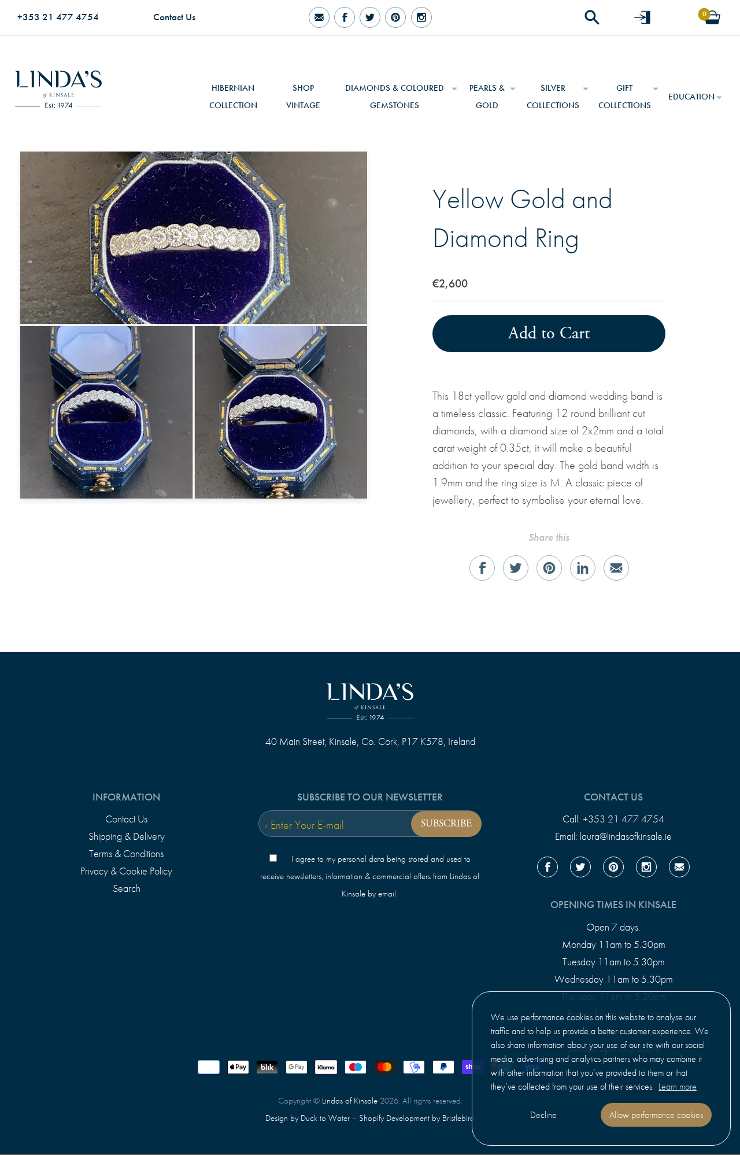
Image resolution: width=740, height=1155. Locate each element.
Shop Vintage (303, 96)
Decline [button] (543, 1115)
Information (126, 797)
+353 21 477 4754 (58, 17)
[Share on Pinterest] (549, 568)
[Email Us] (318, 17)
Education (691, 96)
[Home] (58, 85)
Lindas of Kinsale (350, 1100)
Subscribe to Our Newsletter (370, 797)
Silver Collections (553, 96)
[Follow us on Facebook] (344, 17)
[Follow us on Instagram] (421, 17)
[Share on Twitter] (515, 568)
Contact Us (174, 17)
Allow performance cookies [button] (656, 1115)
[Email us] (679, 869)
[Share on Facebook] (482, 568)
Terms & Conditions (126, 853)
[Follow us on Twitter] (370, 17)
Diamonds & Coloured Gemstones (394, 96)
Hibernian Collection (233, 96)
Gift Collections (624, 96)
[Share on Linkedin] (582, 568)
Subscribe (446, 823)
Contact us (613, 797)
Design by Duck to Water (307, 1118)
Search (126, 888)
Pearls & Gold (487, 96)
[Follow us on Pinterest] (395, 17)
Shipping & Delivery (126, 836)
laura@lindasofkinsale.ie (626, 836)
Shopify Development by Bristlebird (417, 1118)
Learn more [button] (677, 1086)
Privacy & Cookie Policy (126, 871)
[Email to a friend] (616, 568)
